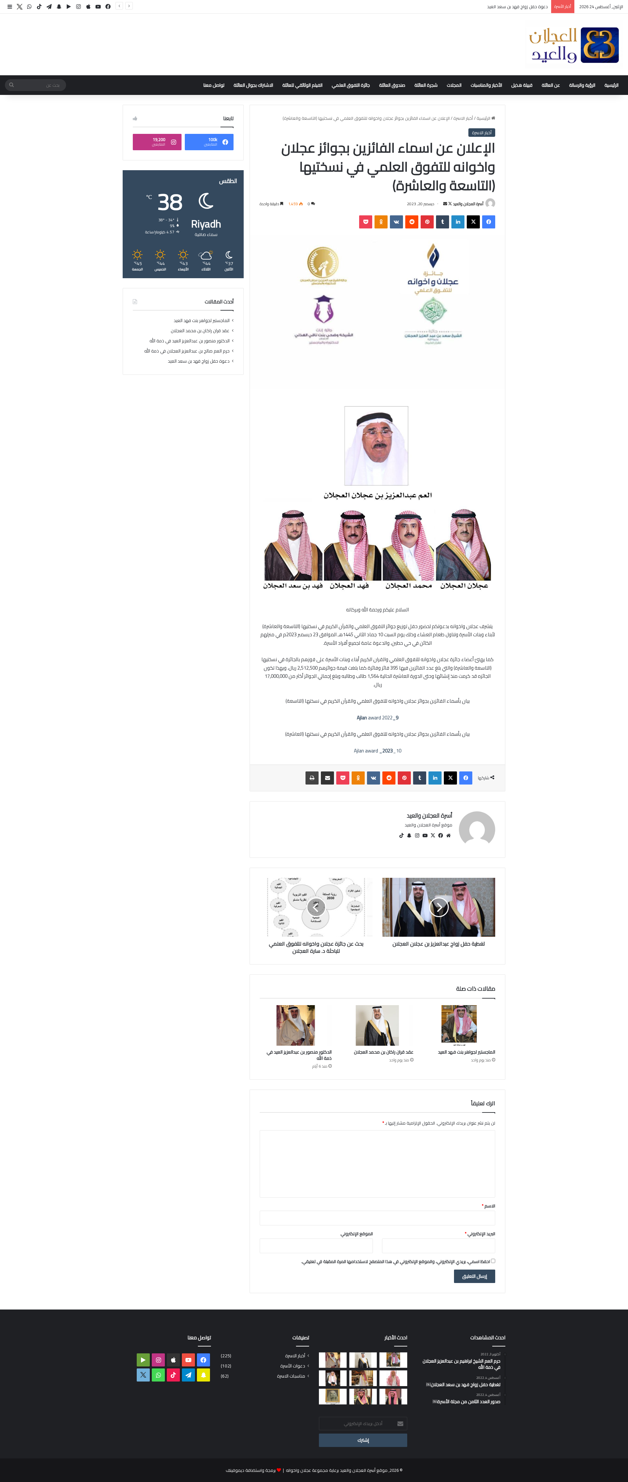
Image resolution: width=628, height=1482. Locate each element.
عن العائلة (551, 85)
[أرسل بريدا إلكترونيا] (445, 204)
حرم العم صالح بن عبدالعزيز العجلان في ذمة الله (187, 351)
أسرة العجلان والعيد (468, 204)
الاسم (488, 1206)
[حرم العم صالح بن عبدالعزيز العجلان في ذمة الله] (393, 1378)
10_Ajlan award (377, 750)
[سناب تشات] (409, 836)
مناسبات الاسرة (291, 1376)
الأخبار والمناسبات (486, 85)
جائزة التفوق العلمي (351, 85)
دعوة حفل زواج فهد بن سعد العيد (199, 361)
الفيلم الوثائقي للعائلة (302, 85)
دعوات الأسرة (292, 1366)
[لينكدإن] (457, 221)
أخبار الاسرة (463, 118)
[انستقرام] (417, 836)
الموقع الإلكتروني (356, 1234)
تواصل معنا (213, 85)
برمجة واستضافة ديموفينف (251, 1470)
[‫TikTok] (401, 836)
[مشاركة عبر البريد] (327, 778)
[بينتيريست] (427, 221)
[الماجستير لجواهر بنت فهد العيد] (459, 1025)
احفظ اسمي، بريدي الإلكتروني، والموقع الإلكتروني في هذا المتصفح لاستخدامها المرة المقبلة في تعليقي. (395, 1261)
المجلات (454, 85)
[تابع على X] (449, 204)
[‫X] (473, 221)
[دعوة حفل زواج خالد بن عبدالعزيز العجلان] (363, 1396)
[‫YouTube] (425, 836)
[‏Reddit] (411, 221)
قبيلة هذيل (521, 85)
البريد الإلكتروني (480, 1234)
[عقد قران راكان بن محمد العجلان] (377, 1025)
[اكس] (20, 6)
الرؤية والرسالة (582, 85)
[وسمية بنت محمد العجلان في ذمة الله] (333, 1396)
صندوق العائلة (392, 85)
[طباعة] (312, 778)
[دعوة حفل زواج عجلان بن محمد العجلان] (393, 1396)
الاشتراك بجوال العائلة (253, 85)
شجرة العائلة (426, 85)
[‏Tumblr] (442, 221)
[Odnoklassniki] (381, 221)
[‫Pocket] (365, 221)
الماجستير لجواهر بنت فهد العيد (466, 1052)
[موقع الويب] (448, 836)
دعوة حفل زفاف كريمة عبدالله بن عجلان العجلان (505, 6)
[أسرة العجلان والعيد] (574, 44)
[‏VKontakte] (396, 221)
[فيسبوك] (488, 221)
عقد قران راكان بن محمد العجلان (383, 1052)
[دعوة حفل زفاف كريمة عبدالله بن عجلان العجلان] (333, 1378)
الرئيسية (611, 85)
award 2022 (377, 717)
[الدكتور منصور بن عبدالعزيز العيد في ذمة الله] (296, 1025)
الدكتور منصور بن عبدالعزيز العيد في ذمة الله (299, 1055)
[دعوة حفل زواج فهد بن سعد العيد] (363, 1378)
